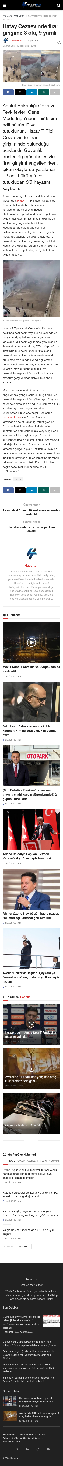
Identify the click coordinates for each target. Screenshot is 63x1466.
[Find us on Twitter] (17, 1449)
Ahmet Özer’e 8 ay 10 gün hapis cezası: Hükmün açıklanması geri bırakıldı (31, 915)
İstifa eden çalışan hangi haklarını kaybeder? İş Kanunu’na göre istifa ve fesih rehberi (28, 1379)
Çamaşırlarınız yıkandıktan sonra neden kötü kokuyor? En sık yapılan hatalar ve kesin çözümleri (30, 1343)
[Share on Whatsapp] (43, 92)
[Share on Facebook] (8, 92)
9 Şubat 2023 (34, 40)
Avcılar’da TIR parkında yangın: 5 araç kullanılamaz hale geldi (30, 1078)
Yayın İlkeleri (26, 1434)
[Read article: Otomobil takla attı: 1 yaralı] (31, 1113)
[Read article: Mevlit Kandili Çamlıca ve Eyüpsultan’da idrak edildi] (31, 642)
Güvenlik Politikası (12, 1441)
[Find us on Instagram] (38, 1449)
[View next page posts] (34, 1140)
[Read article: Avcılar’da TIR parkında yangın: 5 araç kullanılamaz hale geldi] (31, 1068)
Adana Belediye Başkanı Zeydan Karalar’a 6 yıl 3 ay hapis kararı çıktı (28, 856)
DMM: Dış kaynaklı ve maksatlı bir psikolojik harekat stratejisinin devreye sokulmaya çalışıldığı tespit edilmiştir (30, 1174)
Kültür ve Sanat (49, 1160)
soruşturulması (12, 417)
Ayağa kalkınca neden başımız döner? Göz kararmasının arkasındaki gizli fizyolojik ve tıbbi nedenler (28, 1368)
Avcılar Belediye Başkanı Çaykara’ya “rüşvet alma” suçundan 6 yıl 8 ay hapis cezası (31, 977)
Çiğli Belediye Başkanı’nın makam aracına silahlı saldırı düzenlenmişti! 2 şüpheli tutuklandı (30, 794)
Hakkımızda (9, 1434)
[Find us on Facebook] (7, 1449)
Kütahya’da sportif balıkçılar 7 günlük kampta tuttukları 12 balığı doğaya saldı (30, 1194)
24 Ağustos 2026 (12, 740)
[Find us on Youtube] (48, 1449)
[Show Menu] (4, 5)
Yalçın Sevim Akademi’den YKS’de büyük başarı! (28, 1232)
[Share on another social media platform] (55, 92)
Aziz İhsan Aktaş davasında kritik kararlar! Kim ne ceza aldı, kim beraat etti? (29, 730)
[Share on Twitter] (20, 92)
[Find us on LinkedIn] (27, 1449)
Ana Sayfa (7, 15)
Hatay (21, 200)
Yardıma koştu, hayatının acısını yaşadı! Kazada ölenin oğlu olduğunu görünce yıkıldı (30, 1213)
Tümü (12, 1160)
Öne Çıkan (19, 15)
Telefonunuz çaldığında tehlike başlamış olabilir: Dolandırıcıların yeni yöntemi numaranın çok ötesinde (29, 1355)
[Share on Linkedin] (31, 92)
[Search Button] (58, 5)
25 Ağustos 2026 (12, 676)
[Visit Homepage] (31, 5)
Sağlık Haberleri (28, 1160)
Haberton (17, 40)
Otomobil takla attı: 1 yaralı (23, 1125)
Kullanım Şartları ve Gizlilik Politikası (21, 1438)
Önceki (10, 1246)
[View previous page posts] (28, 1140)
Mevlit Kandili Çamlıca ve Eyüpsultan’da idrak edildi (31, 668)
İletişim (41, 1434)
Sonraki (24, 1246)
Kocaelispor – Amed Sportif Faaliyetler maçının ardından (30, 1034)
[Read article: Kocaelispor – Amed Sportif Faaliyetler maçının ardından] (31, 1024)
